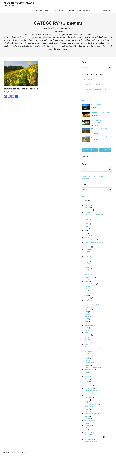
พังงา (86, 291)
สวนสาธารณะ (89, 370)
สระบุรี (86, 358)
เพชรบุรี (86, 423)
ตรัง (85, 231)
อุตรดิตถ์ (87, 402)
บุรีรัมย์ (86, 272)
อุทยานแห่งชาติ (89, 407)
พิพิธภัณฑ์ (87, 298)
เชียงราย (87, 416)
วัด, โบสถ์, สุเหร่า (89, 337)
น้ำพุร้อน (87, 268)
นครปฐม (87, 249)
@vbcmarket (88, 79)
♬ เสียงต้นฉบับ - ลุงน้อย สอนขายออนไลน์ (96, 90)
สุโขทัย (86, 381)
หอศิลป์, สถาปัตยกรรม (91, 390)
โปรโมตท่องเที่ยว (89, 442)
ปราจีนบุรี (87, 279)
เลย (85, 428)
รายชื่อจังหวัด (71, 10)
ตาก (85, 238)
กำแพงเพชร (88, 210)
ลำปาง (86, 330)
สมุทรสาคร (88, 356)
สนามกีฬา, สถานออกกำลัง (92, 349)
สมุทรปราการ (88, 351)
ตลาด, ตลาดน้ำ (89, 235)
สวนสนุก (87, 365)
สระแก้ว (87, 360)
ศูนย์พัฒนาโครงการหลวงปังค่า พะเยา (100, 130)
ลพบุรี (86, 328)
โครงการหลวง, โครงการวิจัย (93, 437)
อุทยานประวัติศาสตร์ (91, 404)
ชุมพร (86, 228)
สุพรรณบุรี (87, 374)
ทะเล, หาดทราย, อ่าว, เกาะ (93, 242)
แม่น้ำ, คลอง (88, 432)
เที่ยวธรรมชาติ (89, 421)
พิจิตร (86, 296)
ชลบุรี (86, 221)
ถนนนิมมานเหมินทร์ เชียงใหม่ (100, 113)
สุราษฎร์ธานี (88, 377)
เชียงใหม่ (87, 418)
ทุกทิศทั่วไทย (106, 10)
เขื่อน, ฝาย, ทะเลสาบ (91, 414)
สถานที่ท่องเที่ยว (84, 10)
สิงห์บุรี (86, 372)
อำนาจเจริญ (88, 397)
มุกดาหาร (87, 309)
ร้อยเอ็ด (86, 316)
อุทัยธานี (87, 409)
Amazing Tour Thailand (19, 3)
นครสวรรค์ (88, 259)
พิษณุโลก (87, 300)
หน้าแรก (96, 10)
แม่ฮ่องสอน (88, 435)
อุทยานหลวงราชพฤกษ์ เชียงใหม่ (101, 137)
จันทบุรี (86, 217)
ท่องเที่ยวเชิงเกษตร (90, 240)
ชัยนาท (86, 224)
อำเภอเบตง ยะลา (96, 104)
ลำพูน (86, 333)
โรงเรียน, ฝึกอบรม (90, 444)
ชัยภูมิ (86, 226)
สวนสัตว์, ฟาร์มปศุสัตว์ (91, 367)
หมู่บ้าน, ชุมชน (89, 388)
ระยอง (86, 321)
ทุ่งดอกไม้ (87, 245)
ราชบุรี (86, 323)
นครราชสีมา (88, 254)
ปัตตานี (86, 282)
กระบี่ (86, 201)
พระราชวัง (87, 286)
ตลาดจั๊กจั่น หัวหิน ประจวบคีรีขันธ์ (96, 121)
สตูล (85, 346)
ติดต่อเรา (48, 10)
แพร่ (85, 430)
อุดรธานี (87, 400)
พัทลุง (86, 293)
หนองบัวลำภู (88, 386)
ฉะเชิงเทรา (88, 219)
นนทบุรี (86, 261)
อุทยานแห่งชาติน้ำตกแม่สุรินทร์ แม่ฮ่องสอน (21, 89)
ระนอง (86, 319)
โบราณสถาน (88, 439)
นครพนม (87, 252)
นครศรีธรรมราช (89, 256)
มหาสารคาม (88, 307)
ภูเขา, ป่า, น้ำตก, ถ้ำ (90, 305)
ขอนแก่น (87, 212)
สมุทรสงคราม (88, 353)
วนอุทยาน (87, 335)
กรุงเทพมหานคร (89, 203)
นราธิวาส (87, 263)
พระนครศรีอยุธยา (90, 284)
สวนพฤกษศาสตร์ (89, 363)
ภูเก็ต (86, 302)
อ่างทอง (87, 395)
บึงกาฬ (86, 270)
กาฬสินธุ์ (87, 208)
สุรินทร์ (86, 379)
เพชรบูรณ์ (87, 425)
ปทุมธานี (87, 275)
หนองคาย (87, 384)
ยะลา (86, 312)
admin (18, 92)
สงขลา (86, 344)
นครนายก (87, 247)
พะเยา (86, 289)
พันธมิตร (39, 10)
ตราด (86, 233)
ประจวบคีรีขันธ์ (89, 277)
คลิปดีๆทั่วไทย (59, 10)
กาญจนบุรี (87, 205)
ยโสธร (86, 314)
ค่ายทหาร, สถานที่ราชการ (92, 214)
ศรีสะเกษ (87, 340)
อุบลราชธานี (88, 411)
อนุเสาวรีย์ (87, 393)
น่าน (85, 265)
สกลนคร (87, 342)
